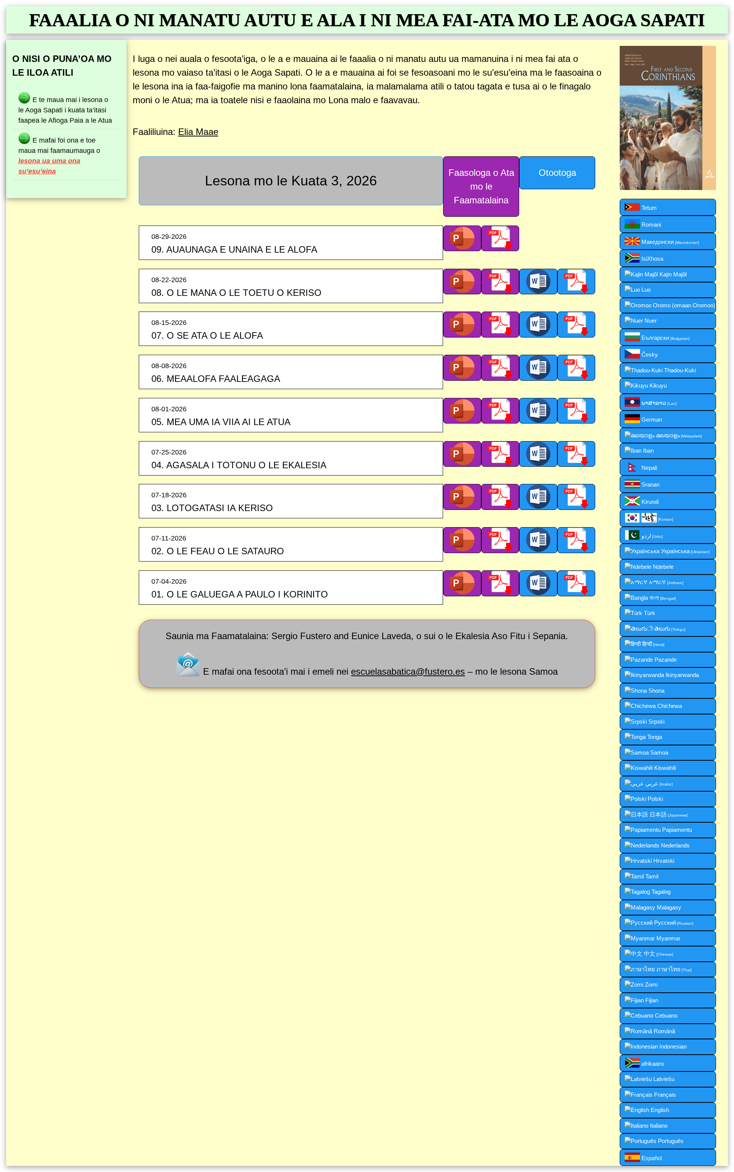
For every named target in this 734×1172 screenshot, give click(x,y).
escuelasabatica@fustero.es (408, 671)
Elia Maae (198, 132)
